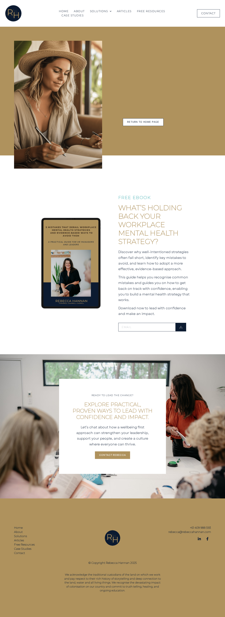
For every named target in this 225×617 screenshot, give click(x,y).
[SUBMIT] (181, 327)
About (79, 11)
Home (64, 11)
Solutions (99, 11)
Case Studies (73, 15)
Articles (124, 11)
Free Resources (151, 11)
